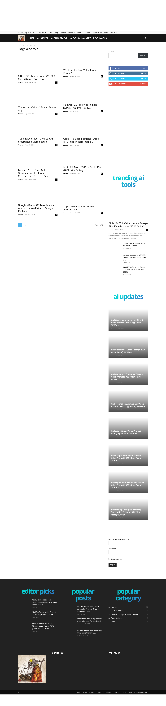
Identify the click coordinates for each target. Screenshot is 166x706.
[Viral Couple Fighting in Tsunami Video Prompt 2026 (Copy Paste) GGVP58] (128, 452)
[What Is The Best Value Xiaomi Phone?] (83, 63)
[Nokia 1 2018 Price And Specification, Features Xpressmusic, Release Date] (37, 164)
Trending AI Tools (128, 181)
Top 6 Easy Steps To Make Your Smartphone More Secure (36, 145)
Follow (143, 73)
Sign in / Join (43, 33)
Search (111, 51)
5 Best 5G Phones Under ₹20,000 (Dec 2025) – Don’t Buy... (36, 78)
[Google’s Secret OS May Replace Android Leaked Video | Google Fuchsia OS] (37, 201)
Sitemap (63, 33)
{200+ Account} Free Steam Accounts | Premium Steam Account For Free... (88, 609)
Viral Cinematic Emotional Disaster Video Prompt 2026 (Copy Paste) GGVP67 (127, 377)
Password (112, 548)
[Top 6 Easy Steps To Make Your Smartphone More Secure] (37, 130)
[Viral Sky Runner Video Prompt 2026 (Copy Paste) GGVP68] (128, 344)
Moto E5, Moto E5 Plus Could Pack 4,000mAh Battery (83, 179)
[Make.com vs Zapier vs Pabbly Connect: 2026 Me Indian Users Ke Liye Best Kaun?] (115, 258)
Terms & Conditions (110, 33)
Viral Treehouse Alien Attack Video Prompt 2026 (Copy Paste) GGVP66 (128, 405)
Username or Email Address (119, 539)
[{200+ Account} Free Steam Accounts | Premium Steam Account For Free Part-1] (69, 609)
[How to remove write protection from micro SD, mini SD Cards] (67, 632)
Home (50, 33)
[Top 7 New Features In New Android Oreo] (83, 201)
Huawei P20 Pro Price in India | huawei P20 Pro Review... (80, 111)
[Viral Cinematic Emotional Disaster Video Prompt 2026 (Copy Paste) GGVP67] (128, 371)
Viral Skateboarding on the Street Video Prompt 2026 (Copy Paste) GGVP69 (127, 322)
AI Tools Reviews (59, 38)
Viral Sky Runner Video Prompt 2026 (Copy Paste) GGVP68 (128, 351)
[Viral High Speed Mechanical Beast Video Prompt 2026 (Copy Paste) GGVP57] (128, 479)
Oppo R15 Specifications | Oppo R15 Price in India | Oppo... (81, 145)
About (79, 33)
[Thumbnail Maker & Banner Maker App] (37, 97)
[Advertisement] (59, 15)
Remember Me (116, 559)
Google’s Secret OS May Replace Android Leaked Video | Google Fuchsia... (36, 216)
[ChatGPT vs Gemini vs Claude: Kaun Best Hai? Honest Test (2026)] (115, 273)
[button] (145, 38)
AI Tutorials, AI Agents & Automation (88, 38)
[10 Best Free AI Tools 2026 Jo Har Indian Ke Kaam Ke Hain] (115, 248)
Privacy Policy (97, 33)
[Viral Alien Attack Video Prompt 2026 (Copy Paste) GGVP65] (128, 425)
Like (144, 68)
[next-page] (40, 234)
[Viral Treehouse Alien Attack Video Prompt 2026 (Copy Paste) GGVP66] (128, 398)
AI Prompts (42, 38)
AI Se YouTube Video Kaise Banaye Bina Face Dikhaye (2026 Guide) (128, 225)
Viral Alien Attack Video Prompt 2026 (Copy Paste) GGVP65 (126, 432)
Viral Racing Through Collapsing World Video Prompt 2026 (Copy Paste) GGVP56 (126, 512)
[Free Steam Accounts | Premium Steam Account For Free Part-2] (69, 622)
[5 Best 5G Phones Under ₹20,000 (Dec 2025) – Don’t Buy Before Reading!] (37, 63)
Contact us (71, 33)
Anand (20, 82)
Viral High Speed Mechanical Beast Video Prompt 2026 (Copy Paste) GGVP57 (127, 485)
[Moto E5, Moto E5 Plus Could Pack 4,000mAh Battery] (83, 164)
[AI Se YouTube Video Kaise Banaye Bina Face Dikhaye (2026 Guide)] (128, 206)
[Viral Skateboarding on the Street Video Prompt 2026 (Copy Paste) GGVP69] (128, 317)
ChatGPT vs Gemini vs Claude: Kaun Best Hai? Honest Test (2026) (134, 269)
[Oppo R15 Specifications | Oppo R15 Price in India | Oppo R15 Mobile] (83, 130)
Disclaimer (86, 33)
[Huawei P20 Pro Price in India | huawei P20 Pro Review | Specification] (83, 97)
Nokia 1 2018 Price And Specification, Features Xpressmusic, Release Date (33, 180)
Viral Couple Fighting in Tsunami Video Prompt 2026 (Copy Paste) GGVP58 (126, 458)
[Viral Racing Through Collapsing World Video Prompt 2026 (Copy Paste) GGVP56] (128, 506)
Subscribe (142, 84)
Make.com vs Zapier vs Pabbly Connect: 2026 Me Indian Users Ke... (134, 257)
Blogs (56, 33)
